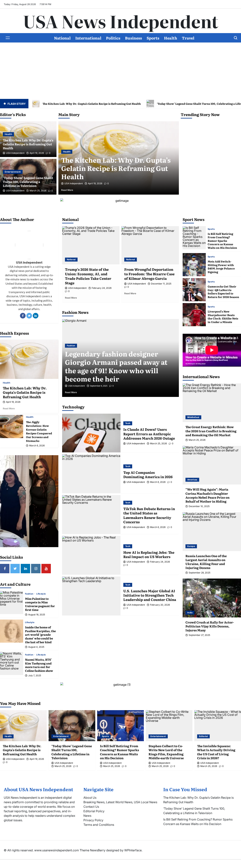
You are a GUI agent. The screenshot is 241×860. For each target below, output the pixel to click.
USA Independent (15, 153)
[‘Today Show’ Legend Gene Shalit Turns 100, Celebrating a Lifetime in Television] (72, 725)
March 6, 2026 (37, 445)
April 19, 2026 (37, 153)
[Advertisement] (120, 70)
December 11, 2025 (161, 284)
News (87, 816)
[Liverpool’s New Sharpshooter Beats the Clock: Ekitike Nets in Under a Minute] (194, 314)
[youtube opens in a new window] (46, 568)
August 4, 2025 (36, 647)
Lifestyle (41, 594)
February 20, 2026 (160, 605)
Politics (113, 38)
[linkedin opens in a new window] (25, 568)
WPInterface (133, 850)
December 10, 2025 (199, 506)
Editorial (203, 736)
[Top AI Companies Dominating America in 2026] (91, 473)
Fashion (29, 594)
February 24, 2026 (101, 288)
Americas (192, 479)
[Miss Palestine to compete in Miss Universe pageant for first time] (11, 602)
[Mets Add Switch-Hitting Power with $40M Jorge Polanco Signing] (194, 264)
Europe (191, 546)
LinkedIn (35, 316)
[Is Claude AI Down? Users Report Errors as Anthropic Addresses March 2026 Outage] (91, 433)
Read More (72, 189)
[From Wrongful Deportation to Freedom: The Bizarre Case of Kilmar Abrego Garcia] (150, 245)
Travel (188, 38)
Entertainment (13, 171)
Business (133, 38)
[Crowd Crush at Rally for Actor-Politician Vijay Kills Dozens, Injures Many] (212, 598)
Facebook (23, 316)
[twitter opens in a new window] (15, 568)
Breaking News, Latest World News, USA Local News (120, 802)
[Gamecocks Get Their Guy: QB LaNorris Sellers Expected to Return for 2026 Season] (194, 289)
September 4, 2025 (98, 386)
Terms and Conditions (98, 825)
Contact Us (91, 806)
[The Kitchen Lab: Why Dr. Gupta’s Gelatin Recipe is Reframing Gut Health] (29, 359)
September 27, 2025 (199, 635)
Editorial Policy (93, 811)
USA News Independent (120, 20)
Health (170, 38)
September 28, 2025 (199, 573)
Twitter (29, 316)
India (190, 612)
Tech (127, 423)
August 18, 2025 (36, 615)
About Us (89, 797)
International (88, 38)
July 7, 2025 (34, 675)
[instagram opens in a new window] (35, 568)
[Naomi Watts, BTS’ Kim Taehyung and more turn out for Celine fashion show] (11, 663)
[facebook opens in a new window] (4, 568)
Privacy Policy (93, 820)
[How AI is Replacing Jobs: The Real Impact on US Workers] (91, 555)
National (62, 38)
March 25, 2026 (38, 191)
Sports (153, 38)
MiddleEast (193, 417)
